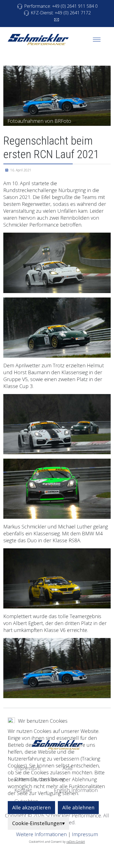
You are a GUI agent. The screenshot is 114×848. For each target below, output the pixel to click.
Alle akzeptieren (31, 807)
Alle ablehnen (78, 807)
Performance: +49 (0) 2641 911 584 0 (60, 6)
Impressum (85, 834)
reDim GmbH (75, 841)
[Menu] (97, 39)
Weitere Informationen (41, 834)
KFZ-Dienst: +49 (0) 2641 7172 (60, 13)
